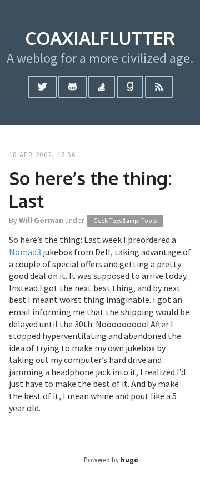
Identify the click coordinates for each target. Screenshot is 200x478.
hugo (129, 459)
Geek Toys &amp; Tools (125, 221)
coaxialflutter (100, 38)
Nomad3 (25, 251)
